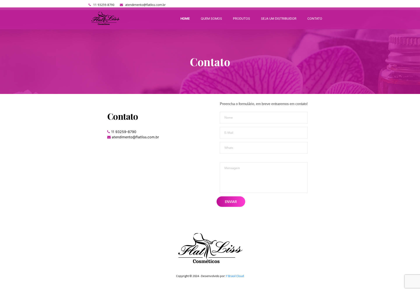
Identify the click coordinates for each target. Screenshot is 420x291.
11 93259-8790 (103, 5)
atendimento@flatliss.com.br (145, 5)
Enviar (231, 201)
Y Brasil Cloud (235, 276)
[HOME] (185, 18)
